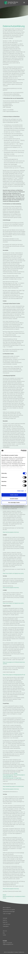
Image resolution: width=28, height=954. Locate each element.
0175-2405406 (9, 942)
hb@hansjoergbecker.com (8, 944)
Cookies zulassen (14, 494)
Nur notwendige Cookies (14, 502)
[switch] (25, 477)
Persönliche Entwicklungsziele (9, 909)
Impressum (16, 952)
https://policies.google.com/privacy (11, 532)
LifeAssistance (5, 926)
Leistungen (5, 918)
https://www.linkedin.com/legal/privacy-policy (13, 573)
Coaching (5, 920)
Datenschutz (21, 952)
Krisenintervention (6, 924)
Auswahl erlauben (14, 498)
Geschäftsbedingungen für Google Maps (12, 778)
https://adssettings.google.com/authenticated (13, 786)
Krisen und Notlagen (7, 913)
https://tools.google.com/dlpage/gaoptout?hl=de (14, 674)
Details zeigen (20, 490)
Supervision (5, 922)
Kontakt (4, 935)
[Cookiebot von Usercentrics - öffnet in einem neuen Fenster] (21, 450)
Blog (4, 932)
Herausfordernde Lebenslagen (9, 911)
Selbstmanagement (7, 907)
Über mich (5, 930)
